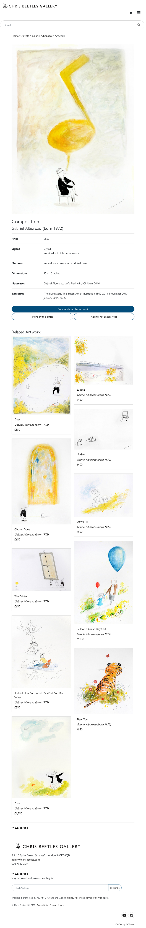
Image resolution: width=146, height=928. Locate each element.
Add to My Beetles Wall (104, 316)
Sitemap (61, 905)
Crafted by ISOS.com (125, 924)
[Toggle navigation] (139, 12)
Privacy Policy (74, 897)
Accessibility (42, 905)
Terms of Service (94, 897)
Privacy (53, 905)
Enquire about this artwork (73, 309)
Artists (25, 36)
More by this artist (42, 316)
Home (15, 36)
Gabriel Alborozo (42, 36)
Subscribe (115, 887)
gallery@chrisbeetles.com (26, 859)
